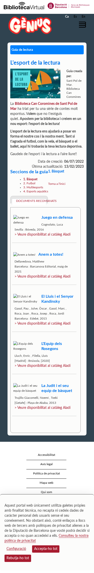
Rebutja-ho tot (18, 558)
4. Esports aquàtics (35, 191)
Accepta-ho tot (45, 549)
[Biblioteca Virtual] (24, 5)
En (83, 16)
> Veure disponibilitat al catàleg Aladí (42, 234)
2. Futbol (29, 183)
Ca (67, 16)
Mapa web (46, 482)
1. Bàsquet (30, 179)
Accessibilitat (46, 454)
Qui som (46, 492)
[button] (83, 24)
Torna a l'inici (56, 183)
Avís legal (46, 464)
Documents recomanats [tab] (31, 200)
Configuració (16, 549)
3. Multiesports (33, 187)
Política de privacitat (46, 473)
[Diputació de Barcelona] (68, 5)
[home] (29, 25)
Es (75, 16)
